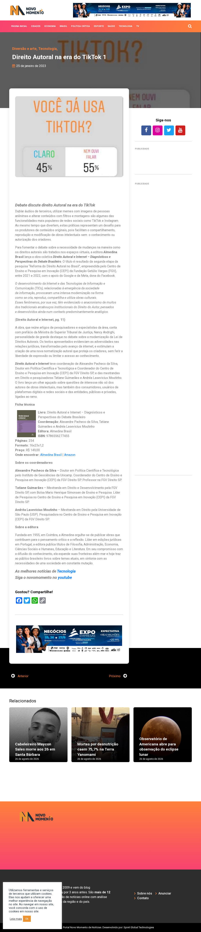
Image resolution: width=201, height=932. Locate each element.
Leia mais (16, 919)
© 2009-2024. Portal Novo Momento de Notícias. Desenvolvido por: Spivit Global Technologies (100, 927)
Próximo (115, 676)
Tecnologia (125, 26)
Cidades (35, 26)
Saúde (111, 26)
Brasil (63, 26)
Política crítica (80, 26)
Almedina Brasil (51, 455)
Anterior (22, 676)
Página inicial (19, 26)
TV (137, 26)
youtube (64, 577)
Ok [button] (26, 918)
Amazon (69, 455)
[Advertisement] (163, 327)
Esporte (99, 26)
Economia (50, 26)
